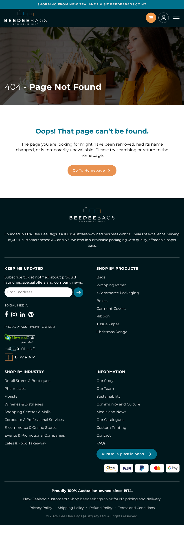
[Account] (163, 18)
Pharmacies (15, 388)
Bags (100, 277)
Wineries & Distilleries (23, 404)
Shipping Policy (71, 508)
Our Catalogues (110, 420)
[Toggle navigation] (176, 17)
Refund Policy (100, 508)
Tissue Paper (107, 324)
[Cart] (151, 18)
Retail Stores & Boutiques (27, 381)
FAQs (101, 443)
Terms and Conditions (136, 508)
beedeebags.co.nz (96, 499)
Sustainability (108, 396)
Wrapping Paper (111, 285)
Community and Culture (118, 404)
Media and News (111, 412)
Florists (10, 396)
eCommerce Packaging (117, 293)
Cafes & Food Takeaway (25, 443)
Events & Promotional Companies (34, 435)
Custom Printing (111, 427)
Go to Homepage (89, 170)
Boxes (101, 301)
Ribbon (103, 316)
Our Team (105, 388)
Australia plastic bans (123, 454)
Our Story (105, 381)
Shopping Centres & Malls (27, 412)
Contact (103, 435)
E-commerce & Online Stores (30, 427)
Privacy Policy (40, 508)
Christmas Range (111, 332)
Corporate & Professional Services (34, 420)
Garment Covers (111, 308)
